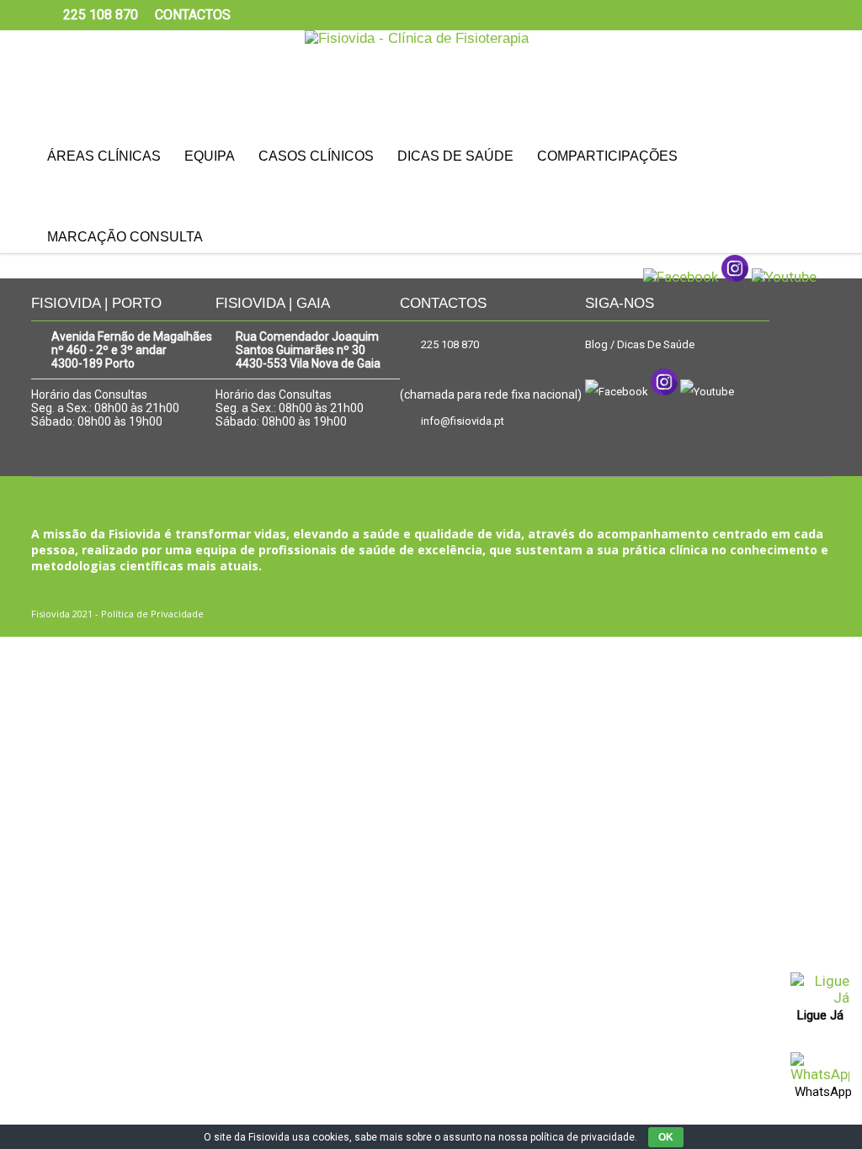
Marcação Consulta (125, 237)
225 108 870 (450, 344)
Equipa (209, 156)
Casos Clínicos (316, 156)
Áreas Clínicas (104, 156)
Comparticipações (607, 156)
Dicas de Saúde (455, 156)
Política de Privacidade (152, 613)
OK (665, 1137)
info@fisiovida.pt (462, 421)
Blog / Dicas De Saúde (639, 344)
